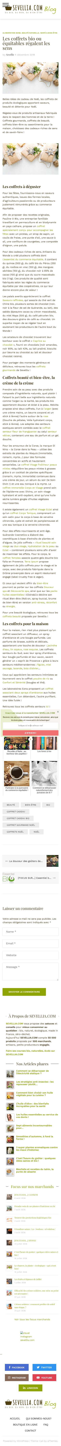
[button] (30, 713)
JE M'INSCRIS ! (30, 733)
